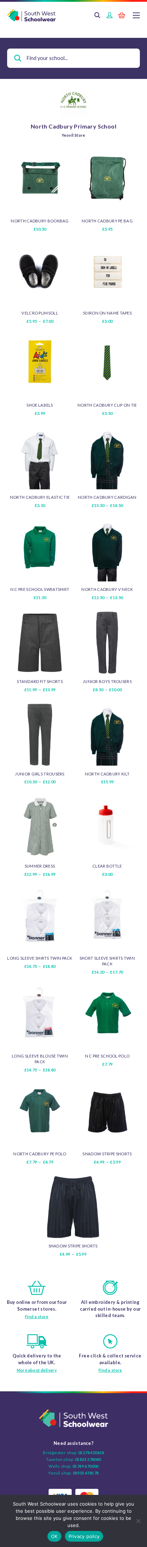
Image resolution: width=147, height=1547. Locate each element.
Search (97, 15)
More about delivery (37, 1370)
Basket (121, 15)
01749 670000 (85, 1466)
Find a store (37, 1316)
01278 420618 (91, 1452)
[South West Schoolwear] (73, 15)
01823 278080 (88, 1459)
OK (54, 1536)
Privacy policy (84, 1536)
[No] (138, 1521)
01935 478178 (86, 1473)
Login (109, 15)
